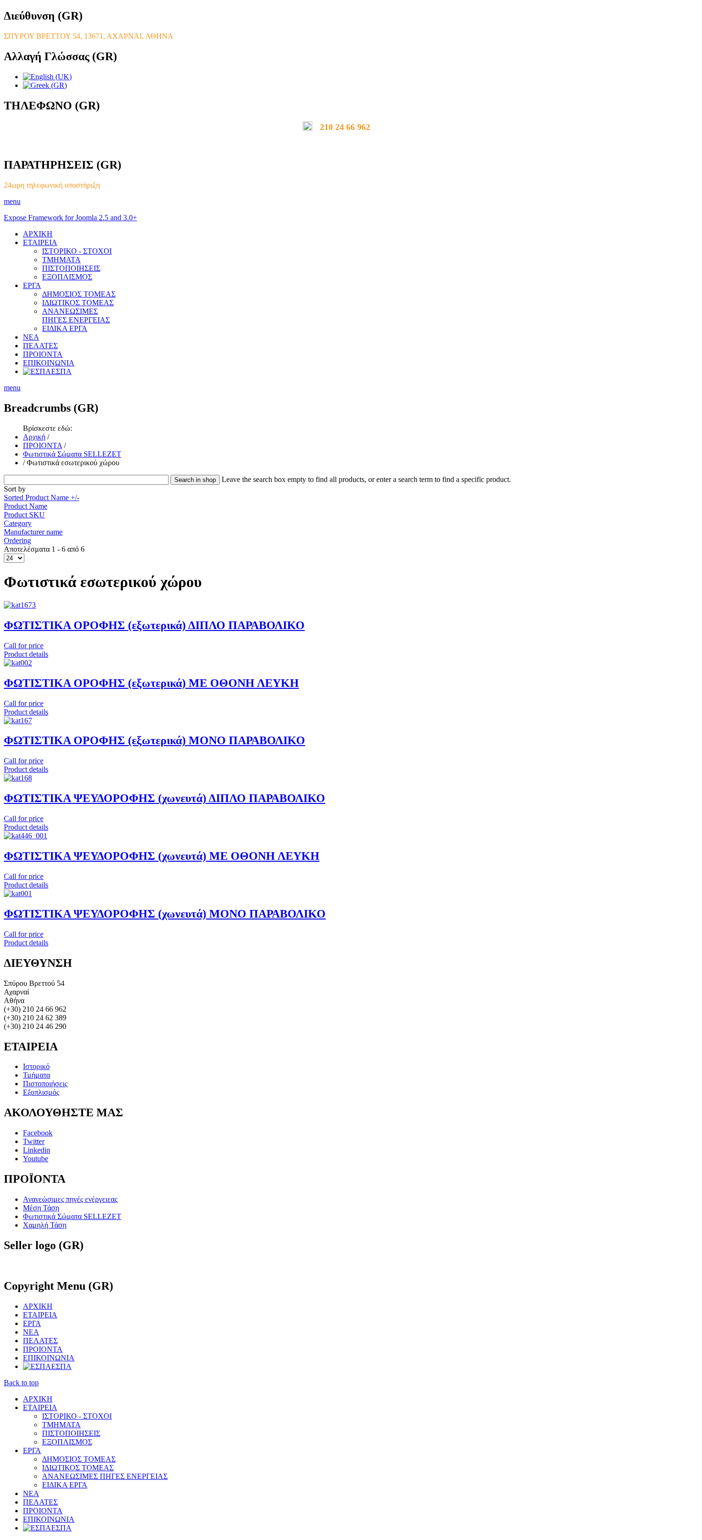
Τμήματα (36, 1075)
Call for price (23, 646)
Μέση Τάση (41, 1208)
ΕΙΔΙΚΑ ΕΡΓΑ (64, 328)
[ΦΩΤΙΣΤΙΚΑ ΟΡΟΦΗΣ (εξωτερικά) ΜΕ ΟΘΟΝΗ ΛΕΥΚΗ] (18, 663)
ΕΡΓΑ (32, 285)
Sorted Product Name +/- (41, 497)
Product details (26, 654)
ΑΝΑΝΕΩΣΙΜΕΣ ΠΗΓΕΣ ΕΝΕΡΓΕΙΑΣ (76, 315)
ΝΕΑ (31, 337)
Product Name (25, 506)
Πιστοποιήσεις (45, 1084)
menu (12, 201)
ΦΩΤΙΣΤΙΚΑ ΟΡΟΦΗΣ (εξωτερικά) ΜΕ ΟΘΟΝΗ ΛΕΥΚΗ (151, 683)
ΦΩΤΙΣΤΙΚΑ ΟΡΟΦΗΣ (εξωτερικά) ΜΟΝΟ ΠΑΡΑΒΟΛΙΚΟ (154, 740)
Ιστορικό (36, 1066)
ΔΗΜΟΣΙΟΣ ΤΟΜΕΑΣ (79, 294)
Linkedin (36, 1150)
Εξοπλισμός (41, 1092)
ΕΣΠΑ (61, 371)
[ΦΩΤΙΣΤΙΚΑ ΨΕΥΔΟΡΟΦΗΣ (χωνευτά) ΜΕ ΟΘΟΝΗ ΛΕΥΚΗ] (25, 836)
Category (18, 523)
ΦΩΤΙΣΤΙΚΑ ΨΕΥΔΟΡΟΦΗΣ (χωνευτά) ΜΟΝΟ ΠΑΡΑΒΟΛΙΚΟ (165, 914)
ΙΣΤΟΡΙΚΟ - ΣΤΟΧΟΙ (77, 251)
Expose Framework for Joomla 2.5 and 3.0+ (70, 218)
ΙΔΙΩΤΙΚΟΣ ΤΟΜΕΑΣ (78, 303)
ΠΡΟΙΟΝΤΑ (43, 354)
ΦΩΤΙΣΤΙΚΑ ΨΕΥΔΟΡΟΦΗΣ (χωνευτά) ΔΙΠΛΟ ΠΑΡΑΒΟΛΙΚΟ (164, 798)
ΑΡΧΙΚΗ (38, 234)
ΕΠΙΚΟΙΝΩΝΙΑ (48, 363)
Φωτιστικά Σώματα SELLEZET (72, 454)
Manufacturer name (33, 532)
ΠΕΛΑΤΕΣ (40, 346)
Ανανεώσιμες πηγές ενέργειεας (70, 1199)
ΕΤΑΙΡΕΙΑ (40, 242)
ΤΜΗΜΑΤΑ (61, 260)
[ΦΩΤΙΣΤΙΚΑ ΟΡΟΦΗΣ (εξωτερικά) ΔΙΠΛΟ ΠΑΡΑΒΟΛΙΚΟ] (20, 605)
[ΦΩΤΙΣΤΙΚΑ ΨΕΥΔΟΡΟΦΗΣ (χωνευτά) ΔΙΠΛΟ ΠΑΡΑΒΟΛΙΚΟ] (18, 778)
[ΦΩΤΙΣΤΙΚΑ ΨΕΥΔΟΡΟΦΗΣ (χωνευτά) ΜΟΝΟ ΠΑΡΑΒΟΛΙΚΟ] (18, 893)
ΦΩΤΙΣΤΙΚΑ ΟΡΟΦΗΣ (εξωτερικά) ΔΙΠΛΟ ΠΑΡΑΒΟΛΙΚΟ (154, 625)
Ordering (17, 540)
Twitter (33, 1141)
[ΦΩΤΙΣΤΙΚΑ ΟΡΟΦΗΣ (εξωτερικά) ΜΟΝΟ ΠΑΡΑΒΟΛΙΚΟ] (18, 721)
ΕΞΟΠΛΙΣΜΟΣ (67, 277)
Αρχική (34, 437)
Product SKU (24, 515)
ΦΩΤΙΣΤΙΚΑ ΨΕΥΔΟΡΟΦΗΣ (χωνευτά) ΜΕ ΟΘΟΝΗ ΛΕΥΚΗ (161, 856)
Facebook (38, 1133)
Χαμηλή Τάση (44, 1225)
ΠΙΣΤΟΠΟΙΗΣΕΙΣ (71, 268)
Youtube (35, 1159)
